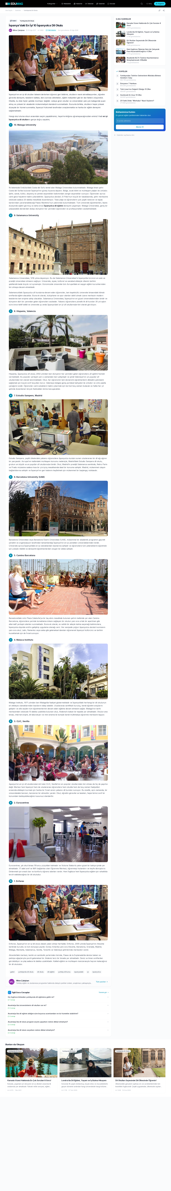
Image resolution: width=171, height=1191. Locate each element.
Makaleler (67, 4)
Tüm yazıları (101, 982)
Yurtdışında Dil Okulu (31, 10)
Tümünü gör (103, 992)
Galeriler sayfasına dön (125, 135)
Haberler (79, 4)
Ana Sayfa (8, 10)
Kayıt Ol (161, 4)
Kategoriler (51, 4)
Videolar (90, 4)
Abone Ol (140, 127)
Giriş (150, 4)
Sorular (112, 4)
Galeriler (102, 4)
